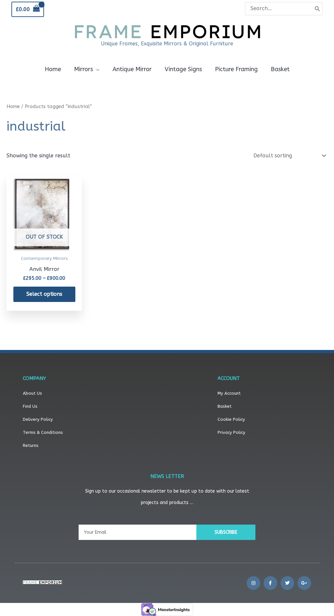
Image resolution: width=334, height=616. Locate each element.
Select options (44, 294)
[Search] (317, 8)
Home (13, 106)
